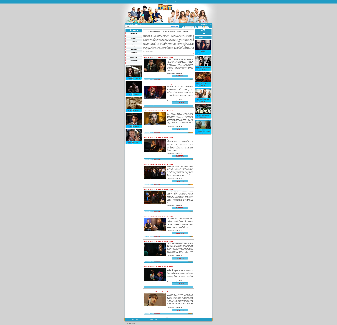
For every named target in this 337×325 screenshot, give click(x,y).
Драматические (134, 60)
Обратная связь (134, 319)
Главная (155, 1)
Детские (134, 35)
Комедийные (134, 46)
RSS (207, 27)
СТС (175, 1)
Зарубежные (134, 44)
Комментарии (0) (157, 105)
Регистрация (189, 27)
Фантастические (134, 63)
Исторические (133, 57)
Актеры (185, 1)
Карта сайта (153, 319)
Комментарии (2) (157, 79)
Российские (134, 41)
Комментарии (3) (157, 184)
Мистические (134, 52)
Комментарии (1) (157, 132)
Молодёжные (134, 49)
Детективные (134, 54)
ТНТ (165, 1)
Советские (133, 38)
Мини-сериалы (133, 33)
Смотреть (180, 76)
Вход (199, 27)
